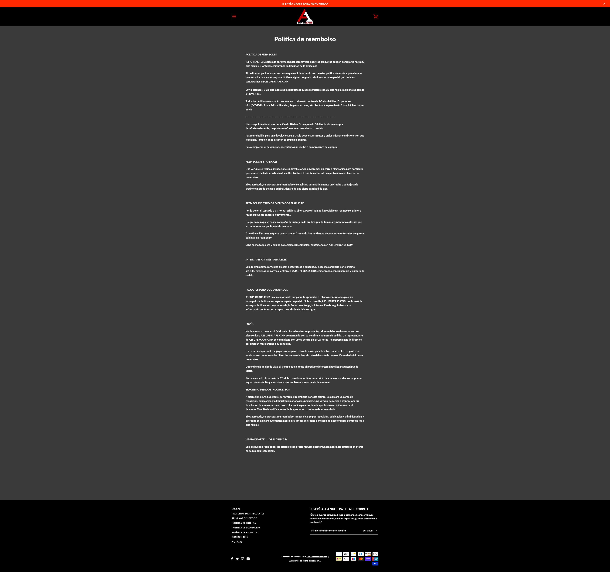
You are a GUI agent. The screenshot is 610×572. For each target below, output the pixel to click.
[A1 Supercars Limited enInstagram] (242, 558)
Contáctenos (240, 537)
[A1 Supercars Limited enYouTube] (248, 558)
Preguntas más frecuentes (248, 514)
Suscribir (368, 531)
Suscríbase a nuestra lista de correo (339, 509)
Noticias (237, 542)
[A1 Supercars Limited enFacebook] (232, 558)
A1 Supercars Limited (317, 556)
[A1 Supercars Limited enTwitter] (237, 558)
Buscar (236, 509)
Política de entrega (244, 523)
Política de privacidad (245, 532)
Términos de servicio (245, 518)
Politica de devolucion (246, 528)
